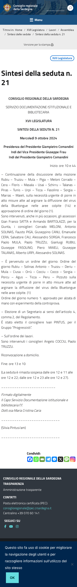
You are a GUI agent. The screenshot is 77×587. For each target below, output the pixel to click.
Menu (38, 19)
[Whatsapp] (36, 459)
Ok (12, 578)
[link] (6, 526)
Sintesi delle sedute (19, 34)
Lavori (52, 30)
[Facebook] (30, 459)
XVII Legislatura (35, 30)
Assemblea (67, 30)
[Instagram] (72, 459)
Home (18, 30)
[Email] (42, 459)
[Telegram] (48, 459)
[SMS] (66, 459)
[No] (72, 564)
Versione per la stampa (37, 44)
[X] (60, 459)
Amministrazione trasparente (22, 489)
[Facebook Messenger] (54, 459)
